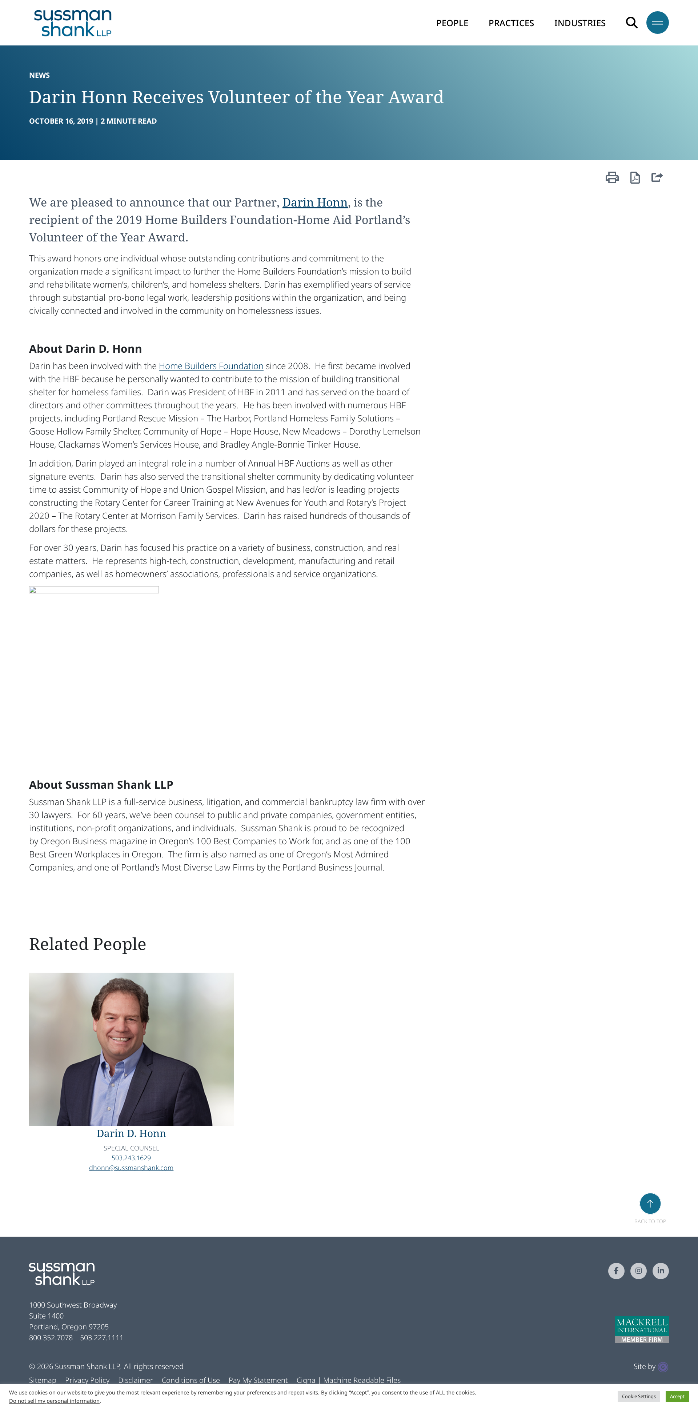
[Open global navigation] (653, 22)
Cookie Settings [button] (639, 1396)
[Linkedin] (661, 1271)
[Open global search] (632, 22)
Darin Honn (315, 202)
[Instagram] (638, 1271)
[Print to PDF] (635, 180)
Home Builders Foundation (211, 366)
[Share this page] (657, 182)
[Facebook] (616, 1271)
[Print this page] (612, 182)
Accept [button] (677, 1396)
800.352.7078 (51, 1337)
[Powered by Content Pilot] (663, 1366)
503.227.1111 (102, 1337)
